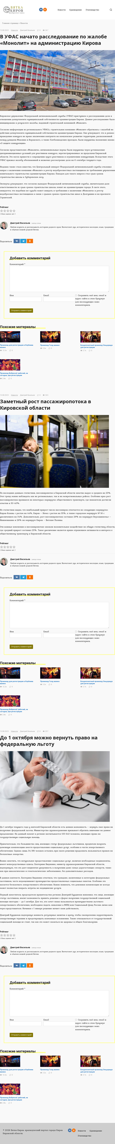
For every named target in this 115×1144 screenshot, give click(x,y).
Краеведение (75, 10)
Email (46, 295)
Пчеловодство (92, 10)
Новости (62, 10)
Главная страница (10, 23)
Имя (12, 295)
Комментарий (17, 264)
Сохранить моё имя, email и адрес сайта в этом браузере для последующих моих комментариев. (90, 300)
